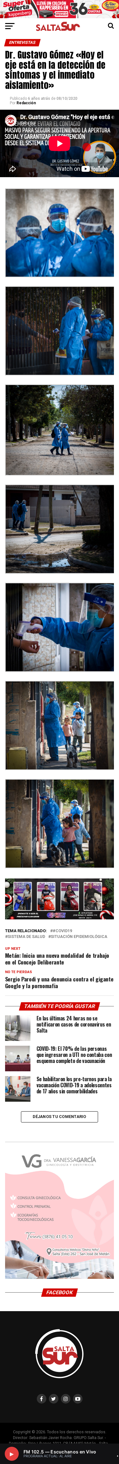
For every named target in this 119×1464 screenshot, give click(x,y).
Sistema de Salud (26, 937)
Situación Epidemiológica (79, 937)
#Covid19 (62, 931)
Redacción (26, 103)
